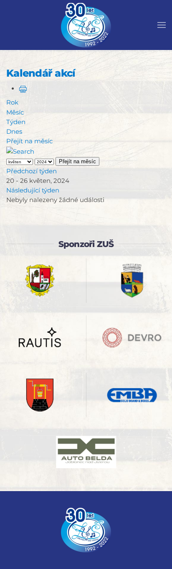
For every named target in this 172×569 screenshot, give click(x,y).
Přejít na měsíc (29, 141)
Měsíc (15, 112)
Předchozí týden (31, 171)
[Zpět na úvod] (86, 25)
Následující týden (32, 190)
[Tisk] (23, 88)
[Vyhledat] (20, 151)
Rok (12, 102)
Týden (15, 122)
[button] (161, 25)
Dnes (14, 131)
